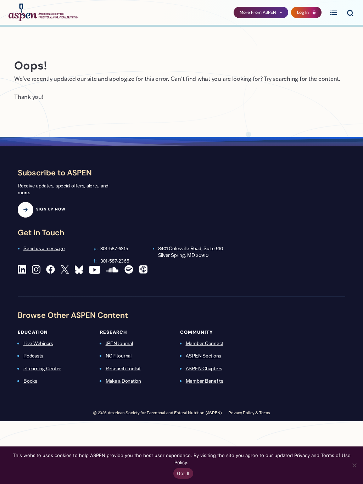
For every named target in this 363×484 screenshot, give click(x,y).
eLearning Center (42, 368)
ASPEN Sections (204, 356)
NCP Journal (119, 356)
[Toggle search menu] (350, 12)
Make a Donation (123, 381)
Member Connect (205, 343)
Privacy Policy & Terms (249, 412)
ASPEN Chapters (204, 368)
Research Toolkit (123, 368)
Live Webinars (38, 343)
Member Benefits (204, 381)
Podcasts (33, 356)
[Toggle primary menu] (333, 12)
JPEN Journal (119, 343)
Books (30, 381)
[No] (354, 465)
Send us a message (44, 248)
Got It (183, 473)
